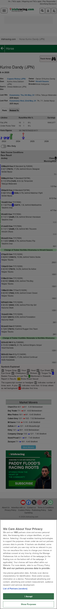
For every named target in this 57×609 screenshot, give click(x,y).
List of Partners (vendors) (15, 588)
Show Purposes (28, 604)
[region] (28, 564)
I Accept (28, 596)
